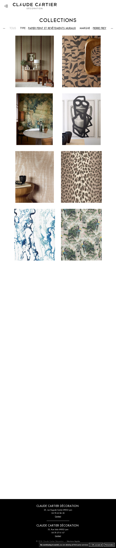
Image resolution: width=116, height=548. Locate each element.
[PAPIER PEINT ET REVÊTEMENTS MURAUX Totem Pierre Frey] (34, 292)
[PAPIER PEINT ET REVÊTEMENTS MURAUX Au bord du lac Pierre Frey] (34, 119)
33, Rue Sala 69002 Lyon (58, 529)
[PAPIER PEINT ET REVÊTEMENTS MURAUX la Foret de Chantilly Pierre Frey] (34, 408)
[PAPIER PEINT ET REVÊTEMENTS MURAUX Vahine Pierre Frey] (81, 235)
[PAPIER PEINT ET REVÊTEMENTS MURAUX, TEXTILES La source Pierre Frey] (81, 61)
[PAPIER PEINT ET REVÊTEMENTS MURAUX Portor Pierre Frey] (34, 235)
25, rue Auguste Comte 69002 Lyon (58, 510)
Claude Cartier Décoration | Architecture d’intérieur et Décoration (34, 6)
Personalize (109, 544)
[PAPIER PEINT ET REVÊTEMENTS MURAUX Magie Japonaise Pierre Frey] (81, 292)
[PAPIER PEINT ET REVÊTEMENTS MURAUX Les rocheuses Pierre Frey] (34, 350)
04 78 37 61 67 (58, 533)
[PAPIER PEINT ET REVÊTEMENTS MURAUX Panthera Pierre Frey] (81, 177)
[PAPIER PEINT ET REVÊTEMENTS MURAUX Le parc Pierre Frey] (81, 350)
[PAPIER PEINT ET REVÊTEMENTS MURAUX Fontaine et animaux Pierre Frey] (81, 465)
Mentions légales (73, 541)
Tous (13, 28)
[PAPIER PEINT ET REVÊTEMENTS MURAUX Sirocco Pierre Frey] (34, 177)
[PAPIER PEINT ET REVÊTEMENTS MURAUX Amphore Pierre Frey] (81, 119)
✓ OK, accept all (96, 544)
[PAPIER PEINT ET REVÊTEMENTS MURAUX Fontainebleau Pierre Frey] (34, 465)
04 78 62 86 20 (58, 513)
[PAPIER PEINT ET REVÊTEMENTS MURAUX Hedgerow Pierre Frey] (81, 408)
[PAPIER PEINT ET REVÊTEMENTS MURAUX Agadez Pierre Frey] (34, 61)
